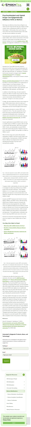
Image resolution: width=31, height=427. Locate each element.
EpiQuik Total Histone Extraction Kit (11, 117)
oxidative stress (21, 41)
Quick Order (5, 11)
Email (4, 352)
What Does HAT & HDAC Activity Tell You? (14, 225)
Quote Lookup (14, 11)
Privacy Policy (7, 419)
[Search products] (28, 9)
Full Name (5, 346)
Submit (6, 361)
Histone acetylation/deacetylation (11, 80)
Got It (13, 423)
